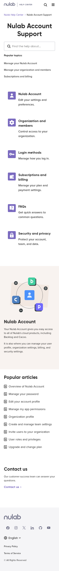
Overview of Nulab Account (26, 386)
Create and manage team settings (30, 424)
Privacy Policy (11, 546)
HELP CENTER (25, 4)
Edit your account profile (24, 401)
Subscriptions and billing (18, 76)
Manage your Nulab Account (20, 63)
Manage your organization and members (27, 70)
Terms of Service (12, 553)
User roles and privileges (24, 439)
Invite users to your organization (29, 432)
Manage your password (24, 394)
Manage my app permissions (27, 409)
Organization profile (21, 417)
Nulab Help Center (13, 14)
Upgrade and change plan (25, 447)
